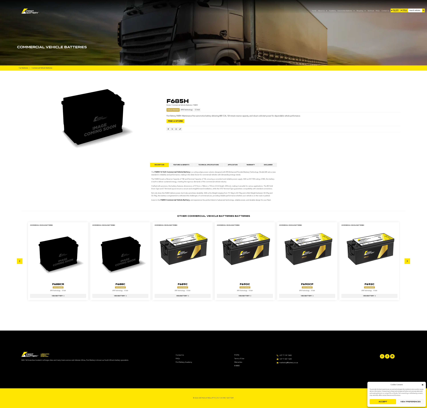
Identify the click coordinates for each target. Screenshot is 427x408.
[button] (422, 385)
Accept (383, 402)
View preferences (410, 402)
